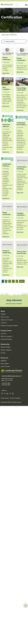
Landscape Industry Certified (7, 165)
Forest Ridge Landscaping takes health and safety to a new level (22, 89)
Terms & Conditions (15, 398)
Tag (7, 34)
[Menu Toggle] (26, 5)
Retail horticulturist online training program (7, 213)
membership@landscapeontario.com (11, 376)
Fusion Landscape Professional (7, 58)
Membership (5, 344)
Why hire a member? (6, 336)
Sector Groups (5, 317)
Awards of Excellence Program (9, 325)
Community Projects (6, 339)
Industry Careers (5, 366)
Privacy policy (5, 398)
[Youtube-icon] (10, 393)
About (3, 311)
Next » (22, 281)
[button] (16, 4)
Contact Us (4, 322)
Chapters (3, 314)
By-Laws (3, 353)
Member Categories (6, 350)
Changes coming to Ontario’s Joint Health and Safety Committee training (21, 214)
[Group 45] (13, 393)
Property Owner (6, 330)
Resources (4, 358)
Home (3, 34)
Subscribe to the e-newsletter (14, 303)
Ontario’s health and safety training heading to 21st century (7, 252)
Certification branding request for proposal (21, 168)
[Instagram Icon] (2, 393)
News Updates (5, 363)
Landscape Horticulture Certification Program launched (21, 124)
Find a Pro (3, 333)
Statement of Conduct (7, 320)
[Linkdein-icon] (7, 393)
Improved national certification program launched (7, 125)
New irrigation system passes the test (7, 88)
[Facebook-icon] (5, 393)
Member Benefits (5, 347)
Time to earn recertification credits (22, 252)
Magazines (4, 360)
